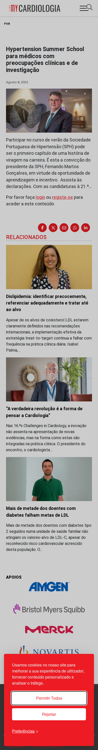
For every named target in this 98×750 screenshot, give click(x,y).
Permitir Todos (49, 698)
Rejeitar (49, 714)
